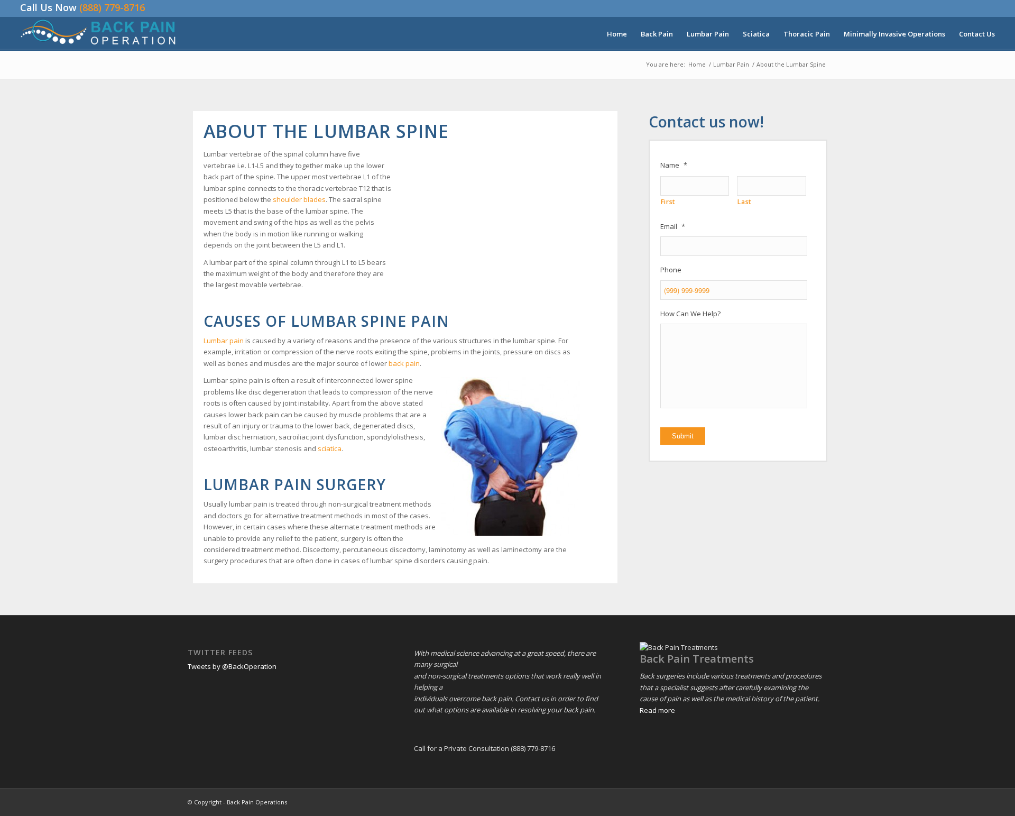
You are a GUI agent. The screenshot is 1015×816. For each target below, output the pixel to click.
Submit (683, 436)
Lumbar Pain (731, 64)
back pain (404, 363)
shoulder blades (299, 199)
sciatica (330, 448)
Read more (657, 710)
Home (697, 64)
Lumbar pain (224, 340)
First (668, 201)
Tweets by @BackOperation (232, 666)
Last (744, 201)
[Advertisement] (486, 223)
